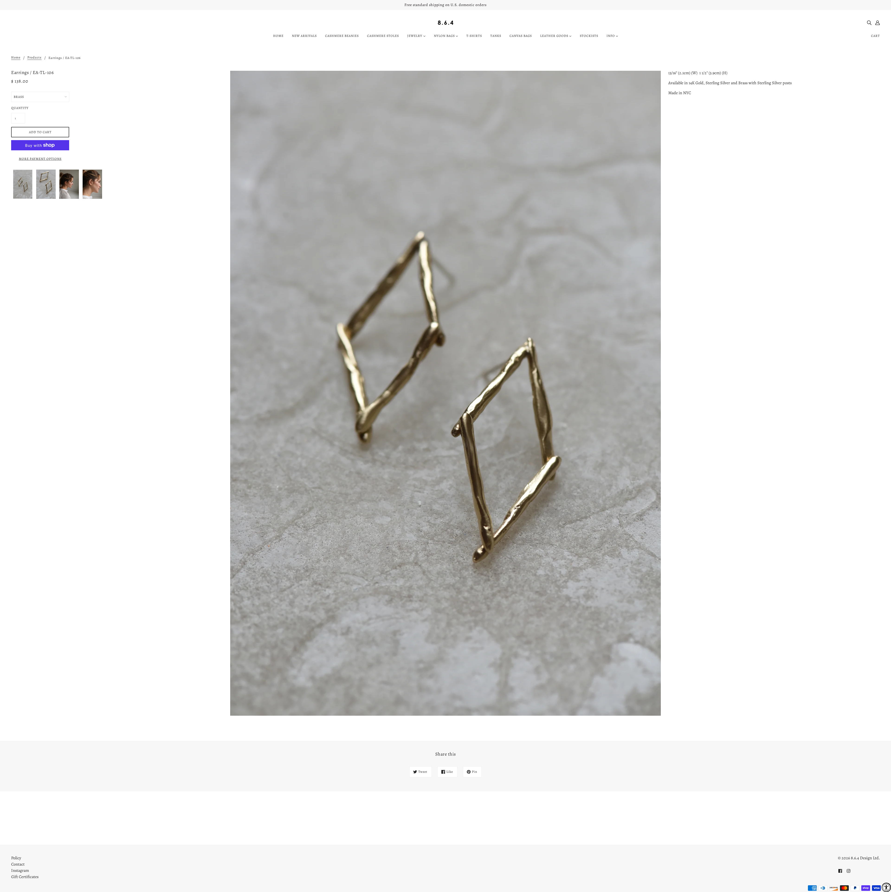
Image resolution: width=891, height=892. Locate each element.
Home (15, 58)
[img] (869, 22)
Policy (16, 858)
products (34, 58)
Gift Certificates (25, 876)
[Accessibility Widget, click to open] (886, 887)
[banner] (445, 22)
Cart (875, 36)
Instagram (20, 870)
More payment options (40, 159)
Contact (18, 864)
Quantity (18, 108)
